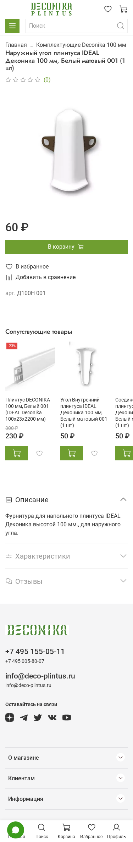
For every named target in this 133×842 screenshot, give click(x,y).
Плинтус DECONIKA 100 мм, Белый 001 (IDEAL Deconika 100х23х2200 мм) (27, 409)
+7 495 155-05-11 (35, 651)
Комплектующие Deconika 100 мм (81, 44)
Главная (16, 44)
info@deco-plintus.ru (40, 676)
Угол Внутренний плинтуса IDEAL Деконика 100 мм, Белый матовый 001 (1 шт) (83, 412)
